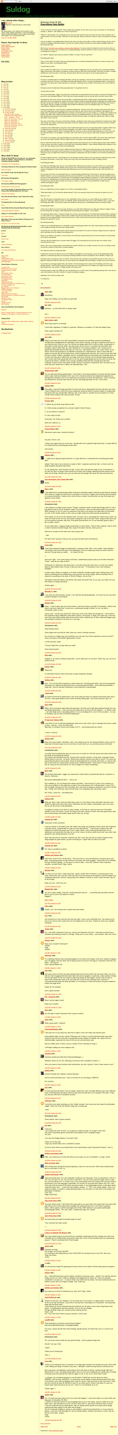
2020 (5, 89)
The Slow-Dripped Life (7, 285)
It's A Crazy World (6, 291)
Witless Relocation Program (9, 294)
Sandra (47, 1273)
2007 (5, 147)
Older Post (113, 1426)
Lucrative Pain (5, 267)
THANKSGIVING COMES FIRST (13, 115)
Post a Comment (45, 1423)
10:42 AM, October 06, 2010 (53, 542)
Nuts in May (49, 900)
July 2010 (7, 132)
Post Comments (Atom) (56, 1430)
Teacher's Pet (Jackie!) (8, 193)
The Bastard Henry (6, 279)
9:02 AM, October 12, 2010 (52, 1260)
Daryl (47, 705)
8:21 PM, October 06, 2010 (53, 926)
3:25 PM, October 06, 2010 (53, 843)
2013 (5, 102)
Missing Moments (6, 277)
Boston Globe (5, 48)
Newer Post (44, 1426)
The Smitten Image (7, 181)
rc (45, 1263)
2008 (5, 145)
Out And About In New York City (10, 186)
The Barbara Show (6, 299)
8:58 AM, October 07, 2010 (52, 968)
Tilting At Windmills (6, 289)
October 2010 (8, 112)
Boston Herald (5, 45)
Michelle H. (49, 591)
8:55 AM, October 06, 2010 (52, 302)
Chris (47, 906)
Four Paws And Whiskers (8, 250)
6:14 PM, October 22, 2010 (53, 1334)
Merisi (3, 233)
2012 (5, 104)
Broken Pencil (5, 55)
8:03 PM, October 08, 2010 (53, 1198)
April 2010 (8, 137)
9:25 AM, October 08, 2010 (52, 1098)
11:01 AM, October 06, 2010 (53, 652)
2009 (5, 144)
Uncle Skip (4, 175)
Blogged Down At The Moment (10, 288)
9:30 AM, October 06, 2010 (52, 398)
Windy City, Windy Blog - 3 (11, 122)
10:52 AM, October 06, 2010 (53, 622)
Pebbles (3, 257)
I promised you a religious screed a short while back (64, 48)
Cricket (47, 401)
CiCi (46, 1087)
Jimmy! (3, 301)
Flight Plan (4, 280)
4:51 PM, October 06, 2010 (53, 886)
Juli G (3, 271)
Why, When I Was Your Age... (12, 114)
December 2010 (9, 109)
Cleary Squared (6, 302)
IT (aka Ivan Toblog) (52, 720)
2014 (5, 100)
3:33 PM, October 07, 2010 (53, 1068)
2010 (5, 107)
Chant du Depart (6, 169)
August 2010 (8, 130)
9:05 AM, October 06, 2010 (52, 334)
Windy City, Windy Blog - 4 (11, 120)
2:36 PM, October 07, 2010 (53, 1051)
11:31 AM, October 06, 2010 (53, 690)
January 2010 (8, 142)
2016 (5, 96)
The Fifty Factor (6, 274)
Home (79, 1426)
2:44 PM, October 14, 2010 (53, 1317)
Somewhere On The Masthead (10, 164)
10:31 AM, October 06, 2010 (53, 486)
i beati (47, 693)
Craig (47, 545)
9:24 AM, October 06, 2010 (52, 383)
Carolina (48, 1053)
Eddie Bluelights (6, 261)
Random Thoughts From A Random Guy (13, 283)
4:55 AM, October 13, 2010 (52, 1270)
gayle (47, 1020)
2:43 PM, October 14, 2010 (53, 1294)
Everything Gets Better (52, 24)
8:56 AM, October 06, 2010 (52, 317)
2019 (5, 91)
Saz (46, 305)
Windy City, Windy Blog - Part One (13, 125)
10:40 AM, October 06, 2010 (53, 501)
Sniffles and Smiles (52, 855)
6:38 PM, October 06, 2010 (53, 913)
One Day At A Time (6, 276)
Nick (46, 655)
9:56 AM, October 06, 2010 (52, 452)
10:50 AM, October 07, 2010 (53, 994)
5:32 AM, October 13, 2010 (52, 1285)
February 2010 (9, 140)
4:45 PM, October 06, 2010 (53, 867)
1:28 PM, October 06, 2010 (53, 768)
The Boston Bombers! (7, 324)
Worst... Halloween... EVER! (12, 117)
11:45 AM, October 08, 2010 (53, 1160)
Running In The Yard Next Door (10, 223)
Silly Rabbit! (4, 296)
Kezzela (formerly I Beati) (8, 270)
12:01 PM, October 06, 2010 (53, 702)
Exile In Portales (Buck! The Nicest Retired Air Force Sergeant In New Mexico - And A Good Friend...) (16, 313)
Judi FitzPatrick (50, 1297)
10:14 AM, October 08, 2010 (53, 1113)
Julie (46, 292)
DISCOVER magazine (8, 46)
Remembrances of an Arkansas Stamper (13, 295)
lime (46, 971)
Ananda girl (49, 819)
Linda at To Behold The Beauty (56, 1233)
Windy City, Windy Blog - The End (13, 119)
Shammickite (49, 371)
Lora (46, 1361)
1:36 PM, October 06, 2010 (53, 796)
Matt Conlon (49, 320)
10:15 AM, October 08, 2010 (53, 1123)
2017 (5, 95)
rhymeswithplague (51, 1029)
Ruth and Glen (50, 1163)
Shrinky (47, 870)
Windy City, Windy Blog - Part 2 (12, 123)
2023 (5, 84)
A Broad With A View (7, 258)
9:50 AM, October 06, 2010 (52, 426)
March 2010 (8, 138)
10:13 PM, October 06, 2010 (53, 937)
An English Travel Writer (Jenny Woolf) (12, 260)
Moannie (3, 309)
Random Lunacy (6, 298)
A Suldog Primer (6, 333)
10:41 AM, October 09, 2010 (53, 1230)
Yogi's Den (4, 292)
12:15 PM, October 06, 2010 (53, 717)
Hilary (47, 489)
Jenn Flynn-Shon (51, 1201)
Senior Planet (5, 57)
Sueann (47, 940)
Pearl (2, 205)
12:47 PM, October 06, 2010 (53, 747)
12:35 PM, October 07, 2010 (53, 1007)
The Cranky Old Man (7, 216)
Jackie (47, 929)
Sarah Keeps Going (7, 273)
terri (46, 916)
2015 (5, 98)
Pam (46, 1010)
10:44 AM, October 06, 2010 (53, 589)
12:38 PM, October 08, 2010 (53, 1172)
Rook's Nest (4, 239)
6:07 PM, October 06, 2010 (53, 903)
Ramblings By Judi (6, 282)
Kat (46, 1125)
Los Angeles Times (7, 51)
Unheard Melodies (6, 244)
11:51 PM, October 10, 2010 (53, 1243)
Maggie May (49, 889)
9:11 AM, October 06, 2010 (52, 368)
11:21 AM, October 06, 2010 (53, 664)
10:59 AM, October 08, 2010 (53, 1151)
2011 (5, 105)
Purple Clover (5, 49)
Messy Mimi (4, 199)
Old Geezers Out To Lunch (9, 268)
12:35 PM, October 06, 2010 (53, 736)
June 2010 (8, 133)
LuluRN (47, 1320)
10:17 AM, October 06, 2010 (53, 476)
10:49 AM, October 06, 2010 (53, 600)
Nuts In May (4, 255)
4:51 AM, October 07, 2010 (52, 953)
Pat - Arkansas (50, 997)
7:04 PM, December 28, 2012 (53, 1420)
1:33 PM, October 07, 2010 (53, 1017)
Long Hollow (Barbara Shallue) (10, 210)
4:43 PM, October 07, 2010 (53, 1085)
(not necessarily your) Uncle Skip (57, 479)
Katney (47, 667)
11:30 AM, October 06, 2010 (53, 677)
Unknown (48, 955)
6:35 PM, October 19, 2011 (52, 1392)
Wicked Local (5, 52)
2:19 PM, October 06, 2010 (53, 817)
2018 (5, 93)
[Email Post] (42, 283)
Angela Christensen (52, 1174)
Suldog (18, 9)
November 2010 (9, 111)
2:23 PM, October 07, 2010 (53, 1026)
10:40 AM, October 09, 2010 (53, 1213)
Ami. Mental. (5, 286)
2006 (5, 149)
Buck (46, 771)
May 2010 (7, 135)
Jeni (46, 337)
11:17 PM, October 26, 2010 (53, 1358)
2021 (5, 87)
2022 (5, 86)
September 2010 (9, 128)
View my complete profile (9, 38)
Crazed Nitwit (50, 429)
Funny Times (5, 54)
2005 (5, 151)
